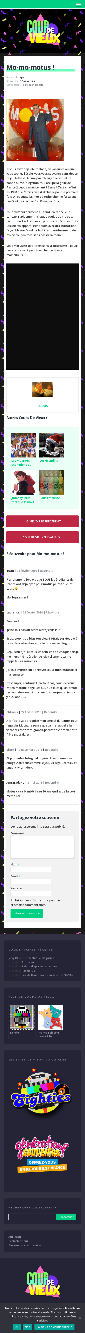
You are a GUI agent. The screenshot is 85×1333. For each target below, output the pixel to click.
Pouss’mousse (50, 498)
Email (15, 876)
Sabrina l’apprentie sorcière (39, 966)
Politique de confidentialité (54, 1326)
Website (16, 888)
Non (27, 1326)
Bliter (10, 750)
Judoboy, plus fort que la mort (22, 500)
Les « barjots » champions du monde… (21, 463)
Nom (14, 864)
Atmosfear (28, 962)
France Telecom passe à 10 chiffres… (48, 1034)
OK (17, 1326)
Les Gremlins (49, 460)
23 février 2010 (27, 571)
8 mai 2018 (34, 782)
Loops (20, 77)
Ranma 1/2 (28, 971)
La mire (15, 1032)
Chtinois (12, 712)
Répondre (46, 571)
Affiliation (14, 1236)
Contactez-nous (18, 1241)
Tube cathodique (32, 85)
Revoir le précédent (45, 521)
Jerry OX (13, 958)
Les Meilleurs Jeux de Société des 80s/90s (47, 975)
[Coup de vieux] (42, 47)
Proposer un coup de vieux (24, 1245)
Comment (18, 833)
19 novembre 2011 (29, 750)
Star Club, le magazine (40, 958)
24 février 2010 (33, 612)
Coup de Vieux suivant (39, 537)
